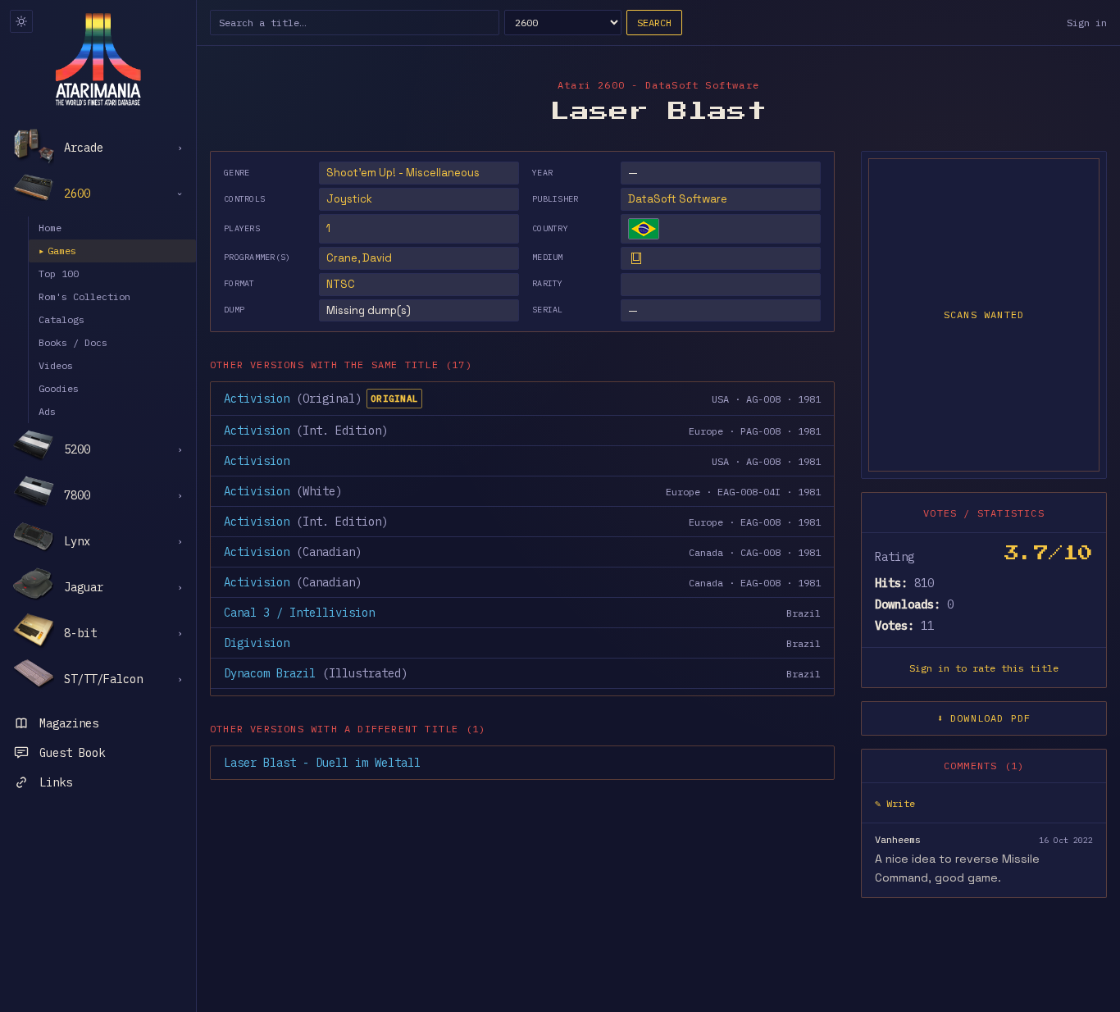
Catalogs (61, 319)
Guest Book (72, 752)
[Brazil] (643, 228)
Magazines (68, 723)
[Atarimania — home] (97, 59)
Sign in (1087, 22)
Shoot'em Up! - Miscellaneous (403, 173)
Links (55, 782)
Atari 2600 (591, 85)
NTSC (340, 284)
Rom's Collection (84, 296)
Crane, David (359, 258)
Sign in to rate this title (984, 668)
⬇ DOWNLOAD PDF (984, 718)
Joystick (349, 199)
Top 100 (59, 273)
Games (57, 250)
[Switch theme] (21, 21)
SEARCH (654, 22)
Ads (47, 411)
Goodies (59, 388)
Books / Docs (73, 342)
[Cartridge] (636, 258)
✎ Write (895, 803)
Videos (56, 365)
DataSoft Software (677, 199)
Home (50, 227)
